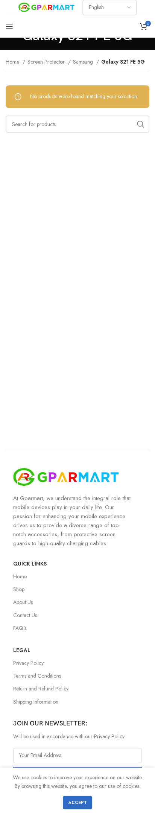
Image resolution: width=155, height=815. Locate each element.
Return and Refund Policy (40, 688)
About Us (23, 602)
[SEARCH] (140, 124)
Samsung (83, 61)
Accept (77, 802)
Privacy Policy (28, 663)
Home (13, 61)
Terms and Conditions (37, 676)
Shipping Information (35, 702)
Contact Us (25, 615)
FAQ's (19, 628)
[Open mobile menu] (9, 26)
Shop (18, 589)
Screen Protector (46, 61)
